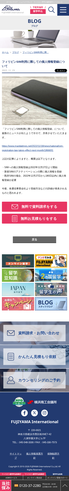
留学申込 (38, 11)
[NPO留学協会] (19, 402)
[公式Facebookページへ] (24, 413)
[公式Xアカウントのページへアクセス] (34, 413)
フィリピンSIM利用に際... (35, 52)
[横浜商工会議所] (42, 402)
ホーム (5, 52)
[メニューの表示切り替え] (63, 10)
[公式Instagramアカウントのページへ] (44, 413)
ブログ (15, 52)
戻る (34, 239)
